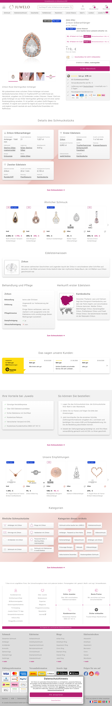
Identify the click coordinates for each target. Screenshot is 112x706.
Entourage (8, 156)
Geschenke (34, 13)
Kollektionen (46, 13)
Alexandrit (87, 639)
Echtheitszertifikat (15, 598)
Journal (41, 615)
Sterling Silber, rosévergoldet (10, 149)
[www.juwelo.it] (108, 702)
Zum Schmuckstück (55, 190)
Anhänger (5, 642)
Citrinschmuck (34, 652)
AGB (12, 699)
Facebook (86, 674)
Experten (42, 601)
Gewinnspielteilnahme (16, 605)
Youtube (91, 674)
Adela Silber (26, 156)
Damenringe (6, 652)
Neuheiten (58, 13)
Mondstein (87, 658)
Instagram (97, 674)
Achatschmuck (34, 639)
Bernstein (87, 648)
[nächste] (108, 225)
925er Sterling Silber (26, 149)
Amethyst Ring (62, 642)
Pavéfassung (26, 177)
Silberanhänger (91, 547)
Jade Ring (60, 658)
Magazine (42, 605)
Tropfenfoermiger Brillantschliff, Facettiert (84, 148)
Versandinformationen (16, 615)
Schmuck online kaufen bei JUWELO (71, 525)
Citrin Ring (60, 648)
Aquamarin (88, 645)
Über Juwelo (42, 595)
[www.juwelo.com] (103, 702)
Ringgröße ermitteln (16, 621)
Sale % (82, 13)
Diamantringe (7, 655)
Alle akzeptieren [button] (56, 695)
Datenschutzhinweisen (55, 690)
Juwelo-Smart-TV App (16, 611)
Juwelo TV (103, 13)
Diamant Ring (61, 652)
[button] (4, 7)
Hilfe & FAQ (16, 618)
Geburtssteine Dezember (67, 555)
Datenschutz (22, 699)
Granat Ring (61, 655)
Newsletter (42, 611)
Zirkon (62, 139)
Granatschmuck (35, 658)
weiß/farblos (65, 156)
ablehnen (62, 687)
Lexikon (91, 13)
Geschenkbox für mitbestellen (87, 57)
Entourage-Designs (65, 547)
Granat (86, 655)
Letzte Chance (71, 13)
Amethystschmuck (36, 642)
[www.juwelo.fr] (91, 702)
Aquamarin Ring (62, 645)
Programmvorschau (42, 608)
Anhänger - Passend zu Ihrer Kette (71, 533)
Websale (79, 547)
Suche (71, 7)
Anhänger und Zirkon (95, 540)
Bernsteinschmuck (36, 648)
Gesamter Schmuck (9, 639)
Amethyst (87, 642)
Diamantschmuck (35, 655)
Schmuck (7, 13)
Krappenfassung (100, 145)
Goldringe (5, 658)
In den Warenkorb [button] (88, 69)
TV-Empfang (15, 608)
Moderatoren (42, 598)
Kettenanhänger (64, 540)
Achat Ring (60, 639)
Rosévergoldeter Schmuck (89, 555)
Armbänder (6, 645)
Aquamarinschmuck (36, 645)
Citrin (86, 652)
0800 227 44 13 (69, 619)
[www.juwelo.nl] (95, 702)
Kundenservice (15, 595)
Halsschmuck (79, 540)
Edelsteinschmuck (20, 13)
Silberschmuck (100, 533)
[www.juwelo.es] (99, 702)
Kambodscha (82, 156)
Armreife (5, 648)
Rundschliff (8, 177)
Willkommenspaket (15, 601)
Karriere (5, 699)
